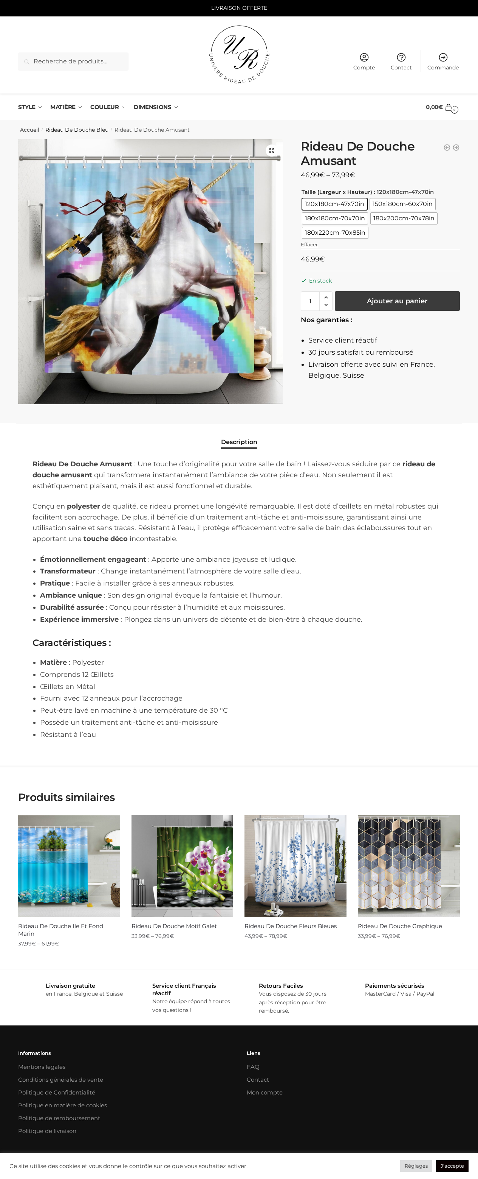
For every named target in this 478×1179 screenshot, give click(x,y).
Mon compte (265, 1092)
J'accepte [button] (452, 1166)
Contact (401, 67)
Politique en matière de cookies (62, 1105)
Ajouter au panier (397, 301)
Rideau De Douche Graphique (400, 926)
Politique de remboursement (59, 1118)
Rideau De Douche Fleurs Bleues (290, 926)
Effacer (309, 244)
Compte (364, 67)
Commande (443, 67)
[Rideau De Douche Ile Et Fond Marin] (69, 866)
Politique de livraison (47, 1130)
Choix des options (69, 959)
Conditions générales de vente (60, 1079)
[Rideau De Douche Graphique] (409, 866)
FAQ (253, 1066)
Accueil (29, 129)
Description (239, 442)
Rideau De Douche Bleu (76, 129)
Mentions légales (41, 1066)
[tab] (239, 435)
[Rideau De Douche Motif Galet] (182, 866)
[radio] (334, 204)
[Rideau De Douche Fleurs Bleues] (295, 866)
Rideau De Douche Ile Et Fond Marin (60, 929)
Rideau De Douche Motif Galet (174, 926)
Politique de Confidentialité (56, 1092)
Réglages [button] (416, 1166)
